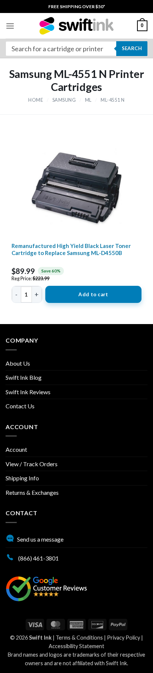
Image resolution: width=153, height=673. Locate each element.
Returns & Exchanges (32, 492)
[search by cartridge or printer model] (76, 48)
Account (16, 449)
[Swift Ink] (76, 26)
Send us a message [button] (40, 539)
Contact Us (20, 405)
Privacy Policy (123, 637)
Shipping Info (22, 477)
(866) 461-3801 (38, 558)
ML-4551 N (113, 100)
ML (88, 100)
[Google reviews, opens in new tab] (46, 587)
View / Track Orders (32, 463)
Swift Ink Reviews (28, 391)
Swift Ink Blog (24, 377)
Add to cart (93, 294)
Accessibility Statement (76, 646)
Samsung (64, 100)
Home (35, 100)
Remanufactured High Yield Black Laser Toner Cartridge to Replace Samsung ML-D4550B (71, 249)
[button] (10, 26)
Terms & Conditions (79, 637)
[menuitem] (76, 6)
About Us (18, 363)
